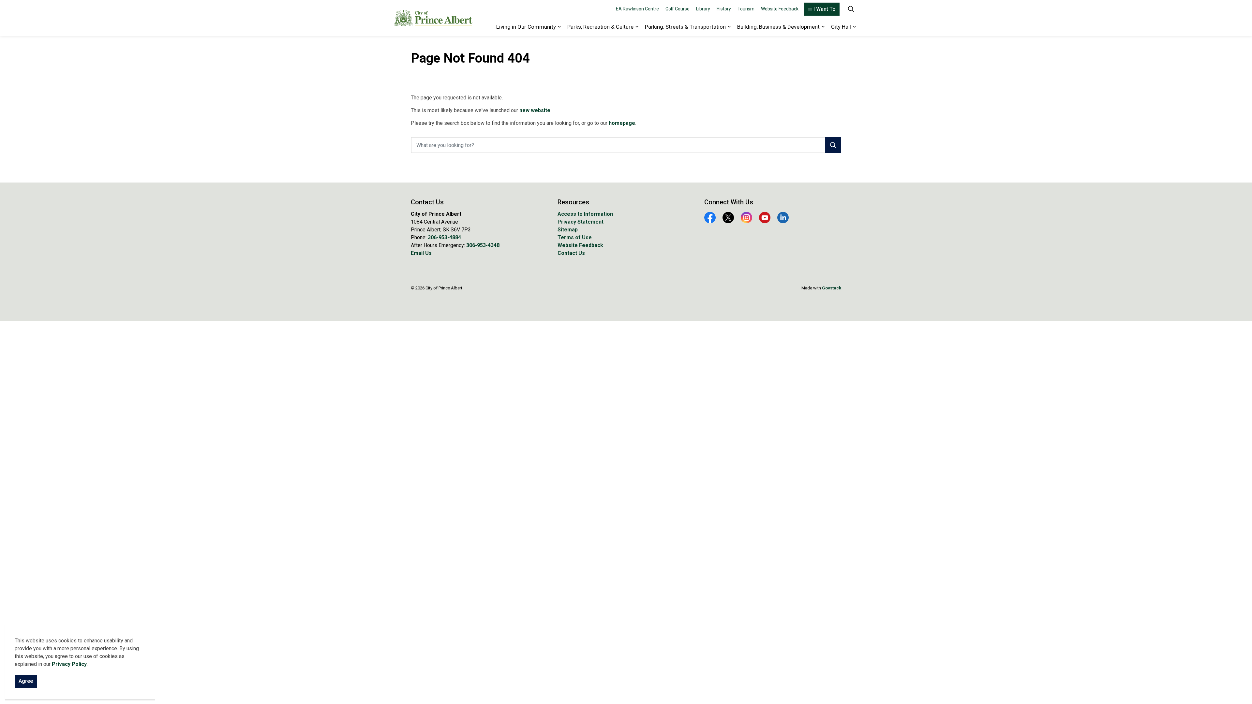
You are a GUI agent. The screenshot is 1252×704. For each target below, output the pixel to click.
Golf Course (677, 8)
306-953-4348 (482, 245)
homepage (622, 123)
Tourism (746, 8)
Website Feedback (779, 8)
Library (703, 8)
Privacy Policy (69, 664)
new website (534, 110)
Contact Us (571, 253)
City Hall (841, 26)
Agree (26, 681)
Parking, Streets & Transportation (685, 26)
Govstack (831, 288)
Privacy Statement (581, 222)
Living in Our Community (526, 26)
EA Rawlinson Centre (637, 8)
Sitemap (568, 230)
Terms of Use (575, 237)
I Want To (824, 9)
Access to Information (585, 214)
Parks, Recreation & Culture (600, 26)
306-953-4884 (444, 237)
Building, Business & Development (778, 26)
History (724, 8)
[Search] (833, 145)
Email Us (421, 253)
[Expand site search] (850, 9)
